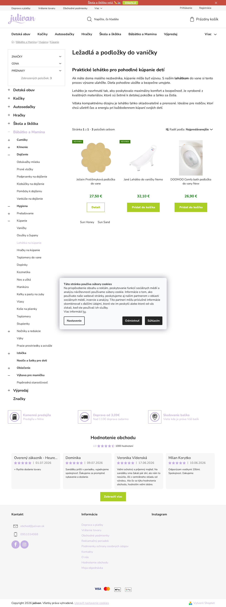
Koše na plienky (27, 309)
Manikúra (23, 287)
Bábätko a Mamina (29, 131)
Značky (19, 398)
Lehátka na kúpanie (29, 243)
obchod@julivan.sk (32, 526)
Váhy (20, 338)
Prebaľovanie (25, 213)
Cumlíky (22, 140)
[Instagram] (24, 544)
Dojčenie (22, 154)
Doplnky (22, 265)
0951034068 (29, 534)
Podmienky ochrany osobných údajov (104, 546)
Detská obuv (24, 90)
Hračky (19, 115)
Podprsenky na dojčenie (32, 177)
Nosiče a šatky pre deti (32, 361)
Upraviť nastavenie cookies (91, 603)
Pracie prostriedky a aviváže (34, 346)
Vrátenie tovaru (46, 8)
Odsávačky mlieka (28, 162)
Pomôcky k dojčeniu (29, 191)
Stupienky (23, 324)
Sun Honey (87, 222)
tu (84, 312)
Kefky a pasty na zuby (30, 294)
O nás (85, 557)
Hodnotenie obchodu (113, 437)
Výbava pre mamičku (30, 375)
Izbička (21, 353)
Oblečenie (23, 368)
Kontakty (87, 552)
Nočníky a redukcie (29, 331)
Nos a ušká (24, 280)
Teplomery (24, 316)
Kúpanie (22, 221)
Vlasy (20, 302)
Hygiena (22, 206)
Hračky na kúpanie (28, 250)
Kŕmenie (22, 147)
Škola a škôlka (25, 123)
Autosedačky (24, 106)
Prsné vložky (25, 169)
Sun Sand (104, 222)
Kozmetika (23, 272)
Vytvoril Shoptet (204, 603)
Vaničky (21, 228)
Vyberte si (130, 2)
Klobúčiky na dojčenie (30, 184)
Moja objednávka (92, 568)
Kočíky (19, 98)
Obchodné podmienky (75, 8)
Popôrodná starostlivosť (32, 382)
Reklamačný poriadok (95, 541)
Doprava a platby (20, 8)
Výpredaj (20, 390)
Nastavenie (74, 321)
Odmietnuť (132, 321)
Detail (95, 207)
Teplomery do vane (29, 257)
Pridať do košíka (143, 207)
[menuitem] (21, 34)
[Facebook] (15, 544)
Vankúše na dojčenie (30, 199)
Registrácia (205, 8)
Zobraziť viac (113, 497)
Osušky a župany (27, 235)
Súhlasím (154, 321)
